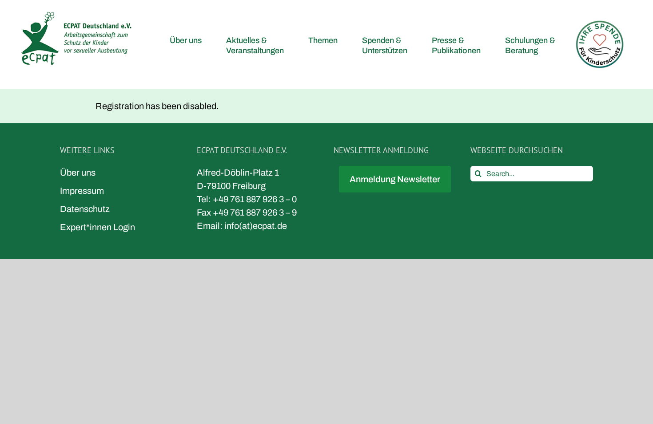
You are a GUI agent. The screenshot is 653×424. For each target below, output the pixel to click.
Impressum (82, 191)
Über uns (78, 172)
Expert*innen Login (97, 227)
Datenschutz (85, 209)
